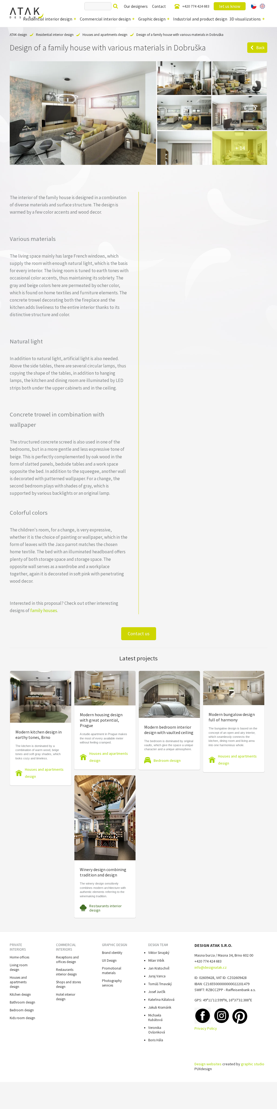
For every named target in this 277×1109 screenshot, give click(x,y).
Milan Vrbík (156, 960)
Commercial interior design (105, 19)
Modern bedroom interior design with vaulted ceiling (168, 729)
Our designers (136, 6)
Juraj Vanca (157, 976)
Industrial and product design (200, 19)
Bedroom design (167, 760)
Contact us (139, 633)
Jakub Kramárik (159, 1007)
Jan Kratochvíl (158, 968)
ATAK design (18, 34)
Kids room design (22, 1018)
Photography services (112, 983)
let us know (229, 6)
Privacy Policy (205, 1028)
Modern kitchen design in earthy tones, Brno (38, 734)
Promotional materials (111, 970)
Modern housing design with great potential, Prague (101, 720)
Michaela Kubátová (155, 1017)
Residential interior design (47, 19)
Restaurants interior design (105, 908)
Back (260, 47)
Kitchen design (20, 994)
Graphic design (152, 19)
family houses (43, 610)
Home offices (19, 957)
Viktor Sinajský (158, 952)
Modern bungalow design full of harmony (232, 717)
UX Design (109, 960)
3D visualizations (245, 19)
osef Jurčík (157, 991)
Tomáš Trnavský (160, 984)
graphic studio (252, 1064)
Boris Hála (155, 1040)
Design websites (208, 1064)
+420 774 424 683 (195, 6)
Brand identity (112, 952)
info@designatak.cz (210, 967)
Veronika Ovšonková (156, 1030)
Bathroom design (22, 1002)
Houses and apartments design (105, 34)
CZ (254, 6)
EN (262, 6)
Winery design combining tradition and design (103, 872)
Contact (159, 6)
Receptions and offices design (67, 959)
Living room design (19, 967)
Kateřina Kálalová (161, 999)
